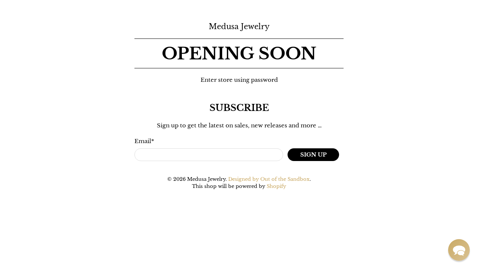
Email (144, 141)
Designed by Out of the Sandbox (269, 179)
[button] (459, 250)
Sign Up (313, 154)
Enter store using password (239, 79)
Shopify (276, 186)
